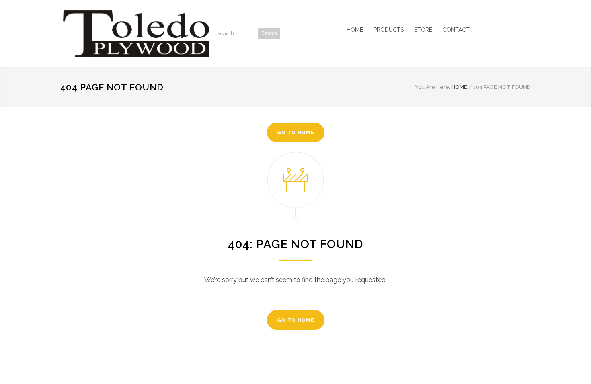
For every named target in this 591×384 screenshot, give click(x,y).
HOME (355, 30)
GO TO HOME (295, 132)
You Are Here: (432, 87)
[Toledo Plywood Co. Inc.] (134, 33)
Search (269, 33)
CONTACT (456, 30)
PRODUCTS (388, 30)
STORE (423, 30)
